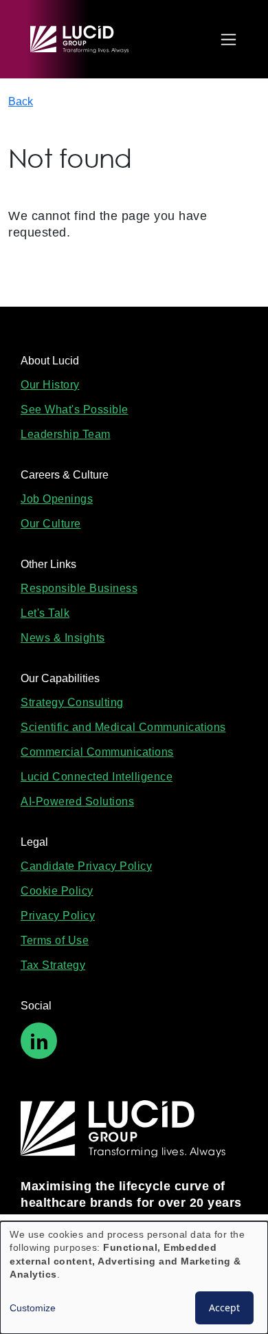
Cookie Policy (57, 891)
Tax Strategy (53, 965)
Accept (224, 1307)
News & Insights (63, 638)
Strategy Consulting (72, 702)
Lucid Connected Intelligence (96, 777)
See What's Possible (75, 409)
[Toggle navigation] (225, 39)
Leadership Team (66, 434)
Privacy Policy (58, 915)
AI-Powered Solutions (77, 801)
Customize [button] (33, 1307)
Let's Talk (45, 613)
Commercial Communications (97, 752)
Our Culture (51, 523)
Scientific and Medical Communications (123, 727)
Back (20, 101)
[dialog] (134, 1277)
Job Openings (57, 499)
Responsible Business (79, 588)
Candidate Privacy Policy (86, 866)
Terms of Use (55, 940)
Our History (50, 385)
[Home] (85, 39)
